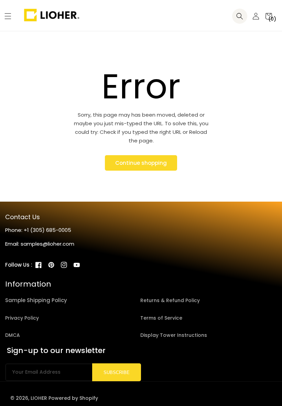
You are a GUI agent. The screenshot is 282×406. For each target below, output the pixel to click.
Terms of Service (161, 317)
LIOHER (39, 398)
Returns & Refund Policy (170, 300)
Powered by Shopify (73, 398)
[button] (5, 16)
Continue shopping (141, 163)
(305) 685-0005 (50, 230)
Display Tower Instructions (173, 335)
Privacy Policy (22, 317)
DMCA (12, 335)
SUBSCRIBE (117, 372)
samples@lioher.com (47, 243)
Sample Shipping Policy (36, 300)
